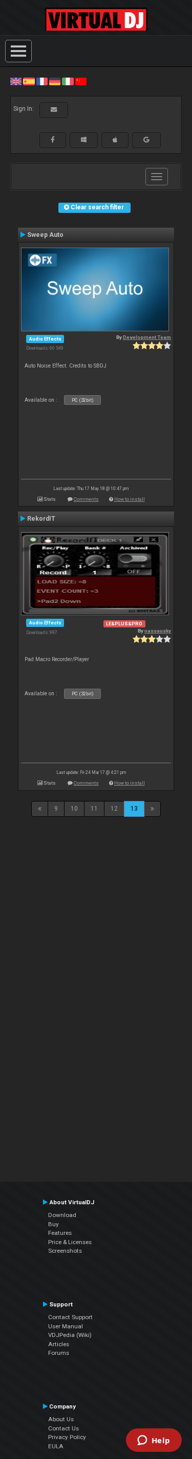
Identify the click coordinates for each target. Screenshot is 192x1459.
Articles (58, 1344)
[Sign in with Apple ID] (115, 140)
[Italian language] (67, 81)
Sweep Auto (45, 234)
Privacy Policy (67, 1437)
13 (134, 808)
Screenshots (65, 1250)
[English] (16, 81)
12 (114, 808)
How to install (129, 499)
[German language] (54, 81)
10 (74, 808)
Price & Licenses (70, 1242)
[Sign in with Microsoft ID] (84, 140)
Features (60, 1232)
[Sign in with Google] (146, 140)
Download (62, 1215)
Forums (58, 1352)
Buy (53, 1224)
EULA (55, 1446)
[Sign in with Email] (53, 109)
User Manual (65, 1326)
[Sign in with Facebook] (52, 140)
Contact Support (70, 1317)
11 (94, 808)
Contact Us (63, 1428)
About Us (61, 1419)
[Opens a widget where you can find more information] (153, 1441)
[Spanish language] (28, 81)
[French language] (42, 81)
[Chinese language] (81, 81)
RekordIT (41, 518)
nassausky (157, 631)
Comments (86, 499)
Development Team (147, 337)
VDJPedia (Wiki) (70, 1335)
